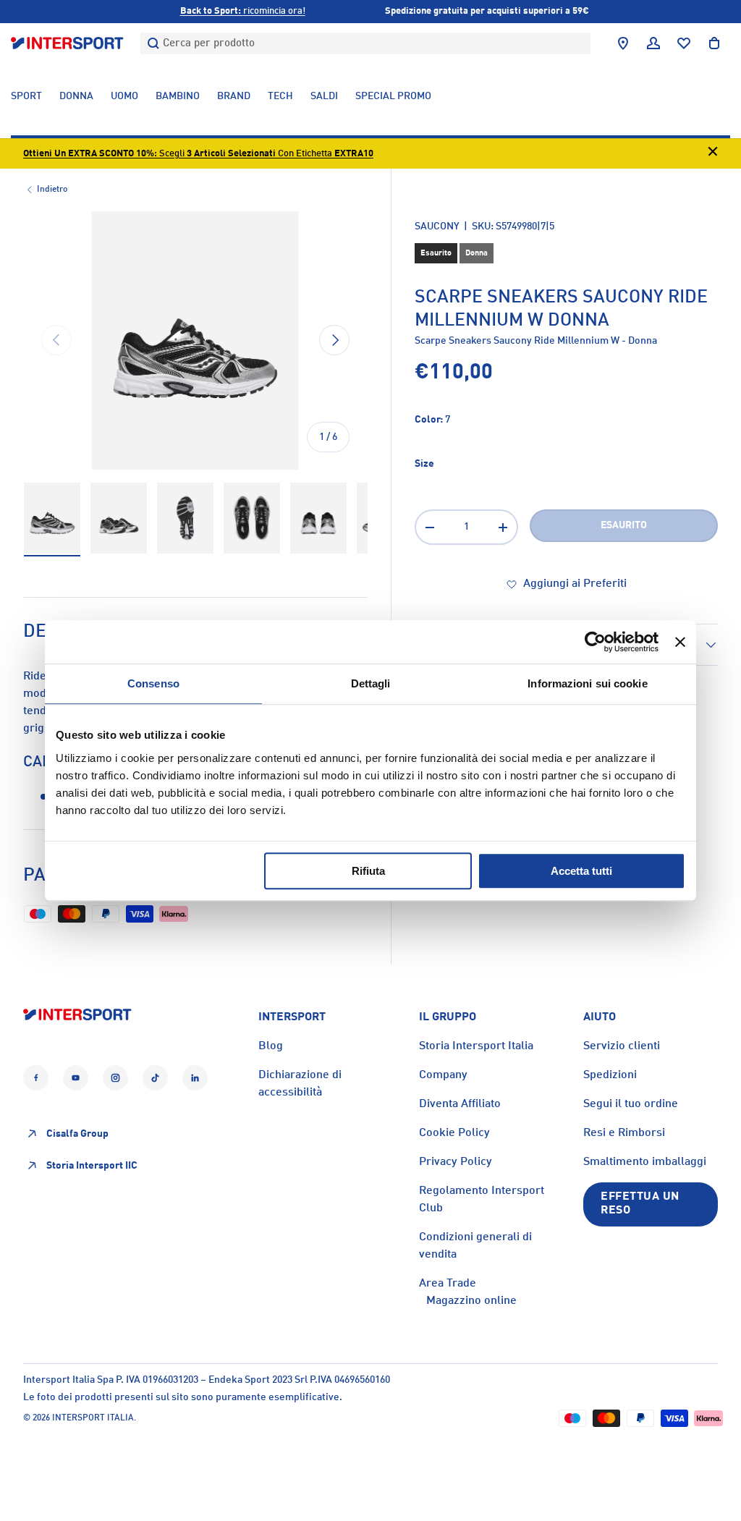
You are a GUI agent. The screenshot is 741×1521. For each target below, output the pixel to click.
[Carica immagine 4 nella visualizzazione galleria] (252, 518)
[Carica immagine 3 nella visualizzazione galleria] (185, 518)
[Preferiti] (684, 43)
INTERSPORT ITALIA (93, 1418)
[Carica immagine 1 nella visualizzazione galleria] (52, 518)
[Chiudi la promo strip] (713, 153)
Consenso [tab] (153, 683)
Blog (270, 1046)
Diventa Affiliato (460, 1104)
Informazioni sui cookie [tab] (587, 683)
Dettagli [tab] (371, 683)
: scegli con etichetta (198, 153)
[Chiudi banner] (680, 642)
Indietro (52, 189)
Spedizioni (610, 1075)
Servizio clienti (621, 1046)
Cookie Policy (454, 1133)
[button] (714, 43)
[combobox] (365, 43)
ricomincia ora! (242, 11)
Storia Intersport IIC (91, 1166)
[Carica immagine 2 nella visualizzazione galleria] (119, 518)
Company (443, 1075)
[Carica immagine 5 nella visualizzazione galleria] (318, 518)
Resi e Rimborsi (624, 1133)
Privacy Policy (455, 1162)
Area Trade (447, 1283)
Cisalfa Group (77, 1134)
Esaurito (624, 525)
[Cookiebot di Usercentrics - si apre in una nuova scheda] (595, 642)
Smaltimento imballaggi (644, 1162)
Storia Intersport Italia (476, 1046)
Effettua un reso (640, 1203)
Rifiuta (368, 871)
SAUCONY (437, 226)
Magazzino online (471, 1301)
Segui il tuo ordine (630, 1104)
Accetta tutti (581, 871)
